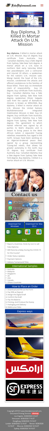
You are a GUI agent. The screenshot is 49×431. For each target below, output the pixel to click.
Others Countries (14, 282)
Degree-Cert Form (11, 235)
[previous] (8, 19)
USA (9, 278)
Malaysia (10, 271)
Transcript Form (19, 236)
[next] (40, 19)
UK (8, 276)
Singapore (11, 274)
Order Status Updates (16, 256)
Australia (10, 269)
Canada (10, 280)
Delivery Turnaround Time (17, 262)
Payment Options (14, 259)
